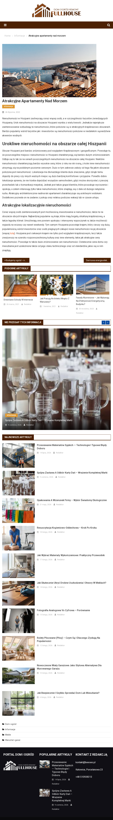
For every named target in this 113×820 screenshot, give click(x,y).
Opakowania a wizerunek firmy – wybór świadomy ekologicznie (72, 500)
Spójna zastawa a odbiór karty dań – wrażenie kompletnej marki (38, 420)
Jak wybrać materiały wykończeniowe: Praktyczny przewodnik (71, 555)
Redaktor (27, 304)
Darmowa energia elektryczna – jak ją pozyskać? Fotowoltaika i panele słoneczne (98, 260)
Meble (8, 735)
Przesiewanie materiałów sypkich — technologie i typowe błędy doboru (72, 447)
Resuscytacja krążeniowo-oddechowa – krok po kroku (67, 527)
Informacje (8, 106)
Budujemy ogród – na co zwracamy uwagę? (17, 260)
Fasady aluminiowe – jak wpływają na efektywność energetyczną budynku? (92, 300)
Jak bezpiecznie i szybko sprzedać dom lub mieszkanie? (68, 693)
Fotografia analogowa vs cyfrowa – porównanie (63, 610)
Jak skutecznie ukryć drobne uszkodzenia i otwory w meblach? (71, 582)
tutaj (12, 233)
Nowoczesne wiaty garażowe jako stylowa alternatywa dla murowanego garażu (69, 667)
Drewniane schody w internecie (18, 300)
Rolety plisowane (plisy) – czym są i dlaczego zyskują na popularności (68, 639)
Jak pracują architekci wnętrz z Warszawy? (54, 300)
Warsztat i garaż (12, 740)
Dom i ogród (10, 724)
